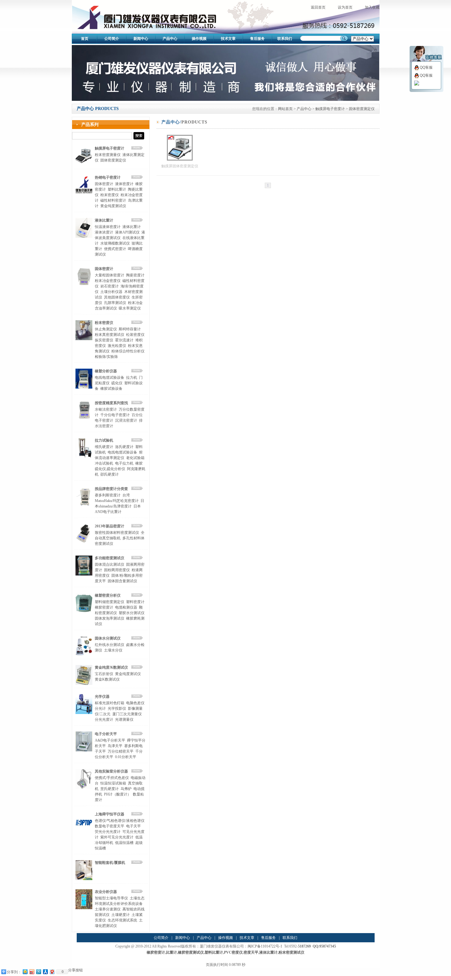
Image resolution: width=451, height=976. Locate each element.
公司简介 (111, 38)
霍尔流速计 (124, 340)
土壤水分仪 (113, 650)
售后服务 (257, 38)
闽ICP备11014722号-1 (265, 946)
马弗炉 (126, 789)
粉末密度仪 (109, 195)
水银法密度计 (106, 409)
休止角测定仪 (106, 329)
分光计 (100, 708)
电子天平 (133, 826)
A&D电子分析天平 (110, 740)
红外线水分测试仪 (109, 645)
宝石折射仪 (104, 674)
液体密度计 (124, 184)
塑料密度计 (135, 602)
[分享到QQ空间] (24, 971)
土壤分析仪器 (111, 292)
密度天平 (251, 952)
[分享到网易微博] (51, 971)
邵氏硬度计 (109, 474)
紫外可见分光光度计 (116, 837)
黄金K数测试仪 (107, 679)
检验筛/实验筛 (106, 357)
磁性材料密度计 (113, 200)
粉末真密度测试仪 (109, 334)
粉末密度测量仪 (108, 155)
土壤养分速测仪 (108, 909)
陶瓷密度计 (135, 275)
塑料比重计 (117, 189)
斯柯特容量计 (130, 329)
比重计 (171, 952)
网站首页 (285, 109)
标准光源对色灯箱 (109, 703)
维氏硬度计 (104, 447)
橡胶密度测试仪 (191, 952)
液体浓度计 (104, 232)
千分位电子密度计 (115, 415)
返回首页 (318, 7)
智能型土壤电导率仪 (111, 898)
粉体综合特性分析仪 (128, 351)
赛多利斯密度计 (108, 495)
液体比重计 (131, 227)
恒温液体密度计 (108, 227)
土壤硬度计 (120, 915)
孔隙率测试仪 (115, 303)
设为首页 (345, 7)
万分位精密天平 (120, 751)
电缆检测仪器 (126, 607)
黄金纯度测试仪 (113, 206)
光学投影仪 (117, 708)
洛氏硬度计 (124, 447)
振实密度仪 (104, 340)
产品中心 (170, 38)
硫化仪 (116, 383)
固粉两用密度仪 (117, 570)
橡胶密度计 (104, 607)
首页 (84, 38)
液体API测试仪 (127, 232)
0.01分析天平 (125, 757)
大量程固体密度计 (109, 275)
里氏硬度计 (109, 789)
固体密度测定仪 (362, 109)
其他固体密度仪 (117, 297)
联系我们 (284, 38)
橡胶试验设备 (111, 388)
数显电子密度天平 (109, 826)
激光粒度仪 (117, 346)
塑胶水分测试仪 (132, 613)
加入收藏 (372, 7)
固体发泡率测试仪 (109, 618)
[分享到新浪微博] (31, 971)
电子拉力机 (124, 463)
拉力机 (131, 377)
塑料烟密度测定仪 (109, 602)
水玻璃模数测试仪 (115, 243)
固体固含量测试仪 (122, 581)
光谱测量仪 (124, 719)
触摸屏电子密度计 (330, 109)
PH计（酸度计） (117, 794)
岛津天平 (115, 746)
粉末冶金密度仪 (108, 281)
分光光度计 (104, 719)
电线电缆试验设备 (109, 377)
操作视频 (199, 38)
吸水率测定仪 (130, 308)
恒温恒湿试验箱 (113, 783)
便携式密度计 (115, 249)
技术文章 (228, 38)
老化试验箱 (135, 458)
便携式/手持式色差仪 (112, 778)
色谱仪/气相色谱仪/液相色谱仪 (120, 820)
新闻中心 (140, 38)
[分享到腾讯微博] (38, 971)
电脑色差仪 (135, 703)
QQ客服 (426, 67)
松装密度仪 (135, 334)
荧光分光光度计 (108, 832)
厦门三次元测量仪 (127, 714)
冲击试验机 (104, 463)
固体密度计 (104, 184)
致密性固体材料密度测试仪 (117, 532)
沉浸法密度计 (126, 420)
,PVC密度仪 (233, 952)
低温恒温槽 (124, 843)
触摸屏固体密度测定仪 (179, 166)
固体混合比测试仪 (109, 564)
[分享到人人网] (45, 971)
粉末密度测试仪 (291, 952)
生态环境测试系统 (122, 920)
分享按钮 (75, 970)
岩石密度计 (109, 286)
